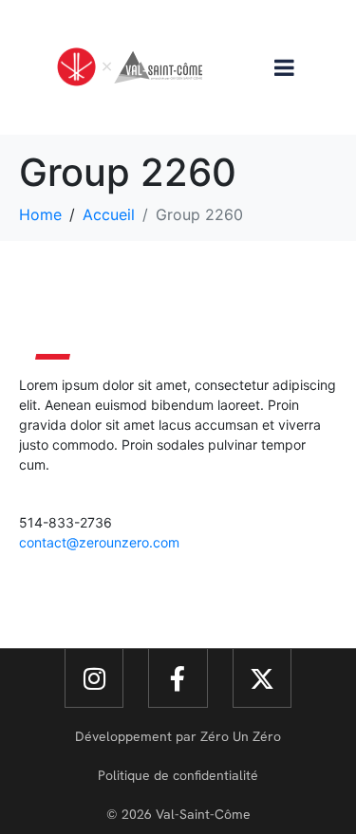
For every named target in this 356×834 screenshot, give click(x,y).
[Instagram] (94, 678)
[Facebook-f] (177, 678)
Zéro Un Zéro (240, 736)
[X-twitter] (262, 678)
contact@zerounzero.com (99, 542)
